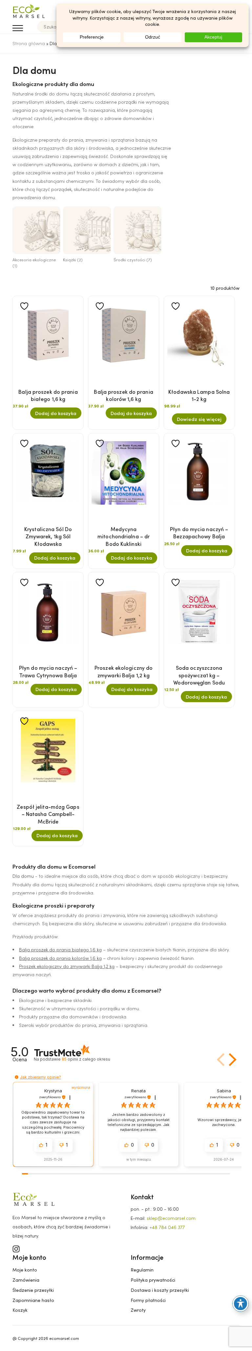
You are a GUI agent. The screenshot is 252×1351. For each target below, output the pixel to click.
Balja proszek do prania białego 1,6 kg (60, 949)
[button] (231, 1060)
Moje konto (24, 1270)
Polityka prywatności (153, 1280)
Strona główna (28, 43)
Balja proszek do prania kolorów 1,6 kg (60, 958)
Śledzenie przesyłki (33, 1290)
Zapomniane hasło (33, 1300)
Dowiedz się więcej (199, 419)
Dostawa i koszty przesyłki (160, 1290)
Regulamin (142, 1270)
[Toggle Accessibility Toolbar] (240, 1303)
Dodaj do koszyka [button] (55, 413)
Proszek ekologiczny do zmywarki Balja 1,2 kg (67, 966)
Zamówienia (25, 1280)
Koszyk (20, 1310)
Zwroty (138, 1310)
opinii (86, 1059)
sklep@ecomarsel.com (171, 1218)
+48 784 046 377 (167, 1227)
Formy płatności (148, 1300)
